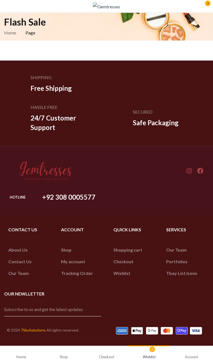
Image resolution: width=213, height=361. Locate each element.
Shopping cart (127, 249)
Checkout (123, 261)
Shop (66, 249)
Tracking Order (77, 273)
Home (10, 32)
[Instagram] (189, 171)
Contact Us (20, 261)
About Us (18, 249)
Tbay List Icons (181, 273)
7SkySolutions (33, 330)
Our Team (18, 273)
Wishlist (121, 273)
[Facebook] (200, 171)
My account (73, 261)
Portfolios (176, 261)
